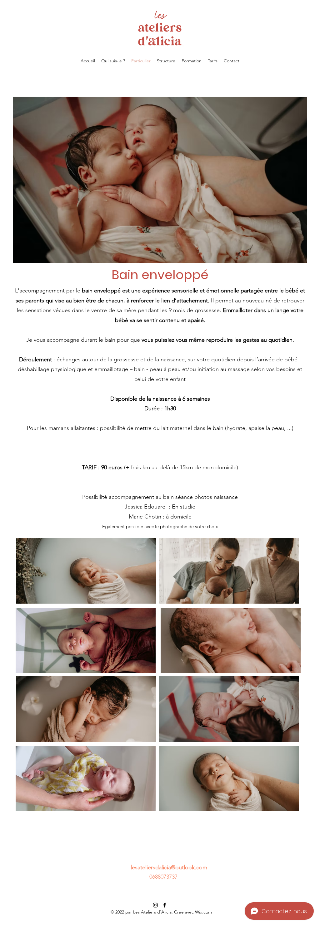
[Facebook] (165, 905)
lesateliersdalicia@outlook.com (169, 867)
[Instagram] (155, 905)
